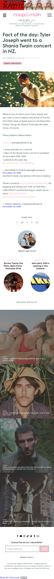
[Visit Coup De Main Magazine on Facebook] (17, 536)
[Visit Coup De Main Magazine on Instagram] (24, 536)
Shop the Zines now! (10, 577)
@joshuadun (41, 183)
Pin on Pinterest (27, 222)
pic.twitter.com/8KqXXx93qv (18, 163)
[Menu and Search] (4, 15)
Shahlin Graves (32, 58)
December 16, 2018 (12, 206)
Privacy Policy (27, 557)
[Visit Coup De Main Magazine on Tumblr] (34, 536)
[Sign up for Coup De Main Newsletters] (38, 536)
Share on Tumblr (32, 222)
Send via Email (37, 222)
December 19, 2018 (12, 172)
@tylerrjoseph (27, 183)
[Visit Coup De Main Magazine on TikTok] (27, 536)
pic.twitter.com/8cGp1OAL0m (19, 196)
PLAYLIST (49, 15)
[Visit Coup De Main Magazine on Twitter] (31, 536)
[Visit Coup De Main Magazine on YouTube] (21, 536)
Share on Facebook (17, 222)
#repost (7, 142)
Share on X (22, 222)
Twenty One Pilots (12, 63)
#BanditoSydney (18, 193)
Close (23, 578)
